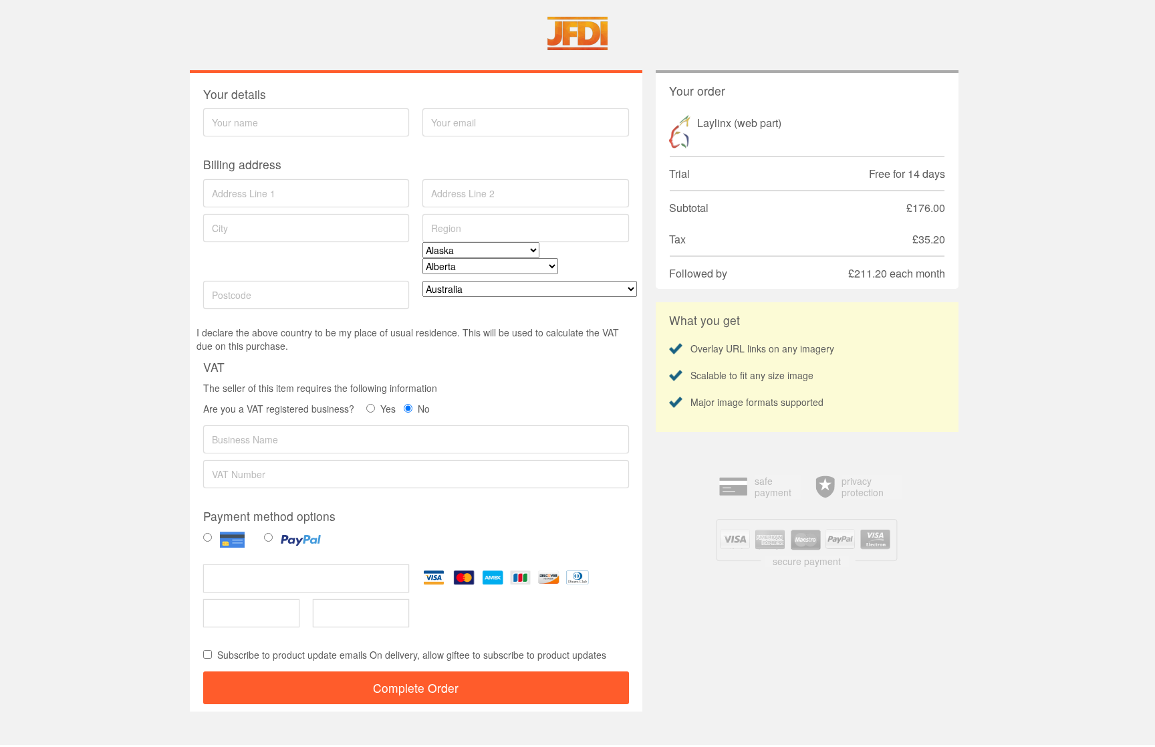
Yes (388, 408)
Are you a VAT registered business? (278, 408)
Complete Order (416, 687)
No (424, 408)
